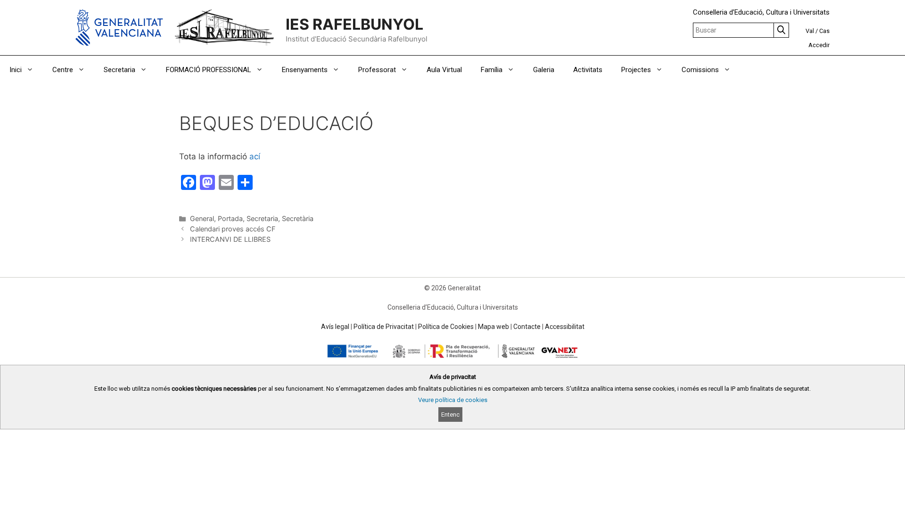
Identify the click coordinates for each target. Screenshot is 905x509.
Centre (62, 70)
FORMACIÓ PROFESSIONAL (208, 70)
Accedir (819, 45)
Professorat (377, 70)
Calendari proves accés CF (232, 229)
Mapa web (493, 326)
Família (491, 70)
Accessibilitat (564, 326)
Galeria (543, 70)
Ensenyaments (305, 70)
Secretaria (119, 70)
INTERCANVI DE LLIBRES (230, 239)
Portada (230, 218)
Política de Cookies (446, 326)
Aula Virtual (444, 70)
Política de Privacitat (384, 326)
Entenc (450, 414)
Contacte (527, 326)
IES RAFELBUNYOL (354, 24)
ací (254, 156)
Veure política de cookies (452, 399)
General (202, 218)
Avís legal (335, 326)
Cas (824, 30)
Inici (15, 70)
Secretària (297, 218)
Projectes (636, 70)
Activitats (587, 70)
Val (810, 30)
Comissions (700, 70)
